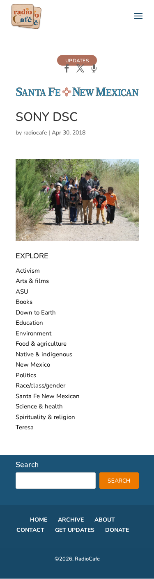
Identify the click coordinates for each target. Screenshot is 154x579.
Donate (117, 530)
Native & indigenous (44, 354)
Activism (28, 271)
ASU (22, 291)
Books (24, 302)
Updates (77, 60)
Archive (71, 520)
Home (38, 520)
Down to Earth (36, 312)
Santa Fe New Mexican (48, 396)
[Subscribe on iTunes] (94, 69)
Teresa (25, 427)
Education (29, 323)
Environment (33, 333)
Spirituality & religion (45, 417)
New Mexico (33, 364)
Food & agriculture (41, 344)
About (104, 520)
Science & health (39, 406)
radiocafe (35, 133)
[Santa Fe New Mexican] (77, 95)
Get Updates (74, 530)
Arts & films (32, 281)
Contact (30, 530)
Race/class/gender (40, 385)
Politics (26, 375)
